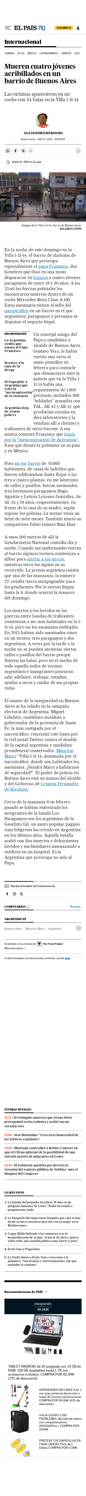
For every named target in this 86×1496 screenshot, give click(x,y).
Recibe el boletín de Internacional (33, 886)
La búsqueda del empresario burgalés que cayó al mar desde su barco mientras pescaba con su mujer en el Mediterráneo (44, 1221)
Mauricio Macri (35, 928)
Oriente (66, 53)
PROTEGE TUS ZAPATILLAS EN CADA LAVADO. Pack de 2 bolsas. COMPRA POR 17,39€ (59, 1444)
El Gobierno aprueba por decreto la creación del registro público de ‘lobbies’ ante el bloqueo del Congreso (41, 1169)
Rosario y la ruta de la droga (14, 366)
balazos (40, 277)
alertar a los (45, 559)
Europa (9, 53)
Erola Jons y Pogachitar (24, 1249)
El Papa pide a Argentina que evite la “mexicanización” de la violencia (17, 389)
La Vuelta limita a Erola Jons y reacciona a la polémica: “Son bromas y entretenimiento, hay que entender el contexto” (42, 1260)
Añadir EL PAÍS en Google (26, 161)
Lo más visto (14, 1192)
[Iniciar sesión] (78, 27)
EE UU (21, 53)
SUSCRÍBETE (64, 27)
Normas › (76, 906)
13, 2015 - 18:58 (51, 139)
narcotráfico (16, 310)
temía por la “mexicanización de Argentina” (41, 437)
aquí (67, 958)
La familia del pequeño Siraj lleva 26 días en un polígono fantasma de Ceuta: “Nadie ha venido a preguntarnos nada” (40, 1205)
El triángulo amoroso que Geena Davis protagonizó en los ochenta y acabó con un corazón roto (38, 1122)
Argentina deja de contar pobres (16, 412)
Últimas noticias (17, 1109)
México (32, 53)
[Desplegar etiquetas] (79, 928)
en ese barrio (27, 463)
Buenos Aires (13, 928)
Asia (77, 53)
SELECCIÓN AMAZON (43, 1306)
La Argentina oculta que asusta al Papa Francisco (16, 346)
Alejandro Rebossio (43, 133)
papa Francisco (53, 266)
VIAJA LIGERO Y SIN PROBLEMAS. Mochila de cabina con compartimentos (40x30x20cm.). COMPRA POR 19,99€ (60, 1422)
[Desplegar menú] (7, 27)
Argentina (55, 928)
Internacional (22, 42)
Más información (13, 948)
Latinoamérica (49, 53)
